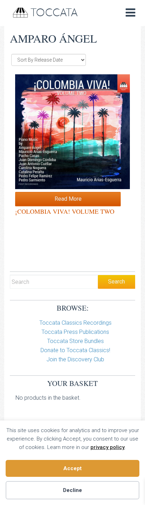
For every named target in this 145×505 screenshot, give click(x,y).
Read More (68, 198)
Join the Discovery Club (75, 359)
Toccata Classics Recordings (75, 322)
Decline (72, 490)
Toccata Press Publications (75, 332)
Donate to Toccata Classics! (75, 350)
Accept (72, 468)
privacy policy (107, 447)
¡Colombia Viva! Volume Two (64, 211)
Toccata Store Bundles (75, 341)
